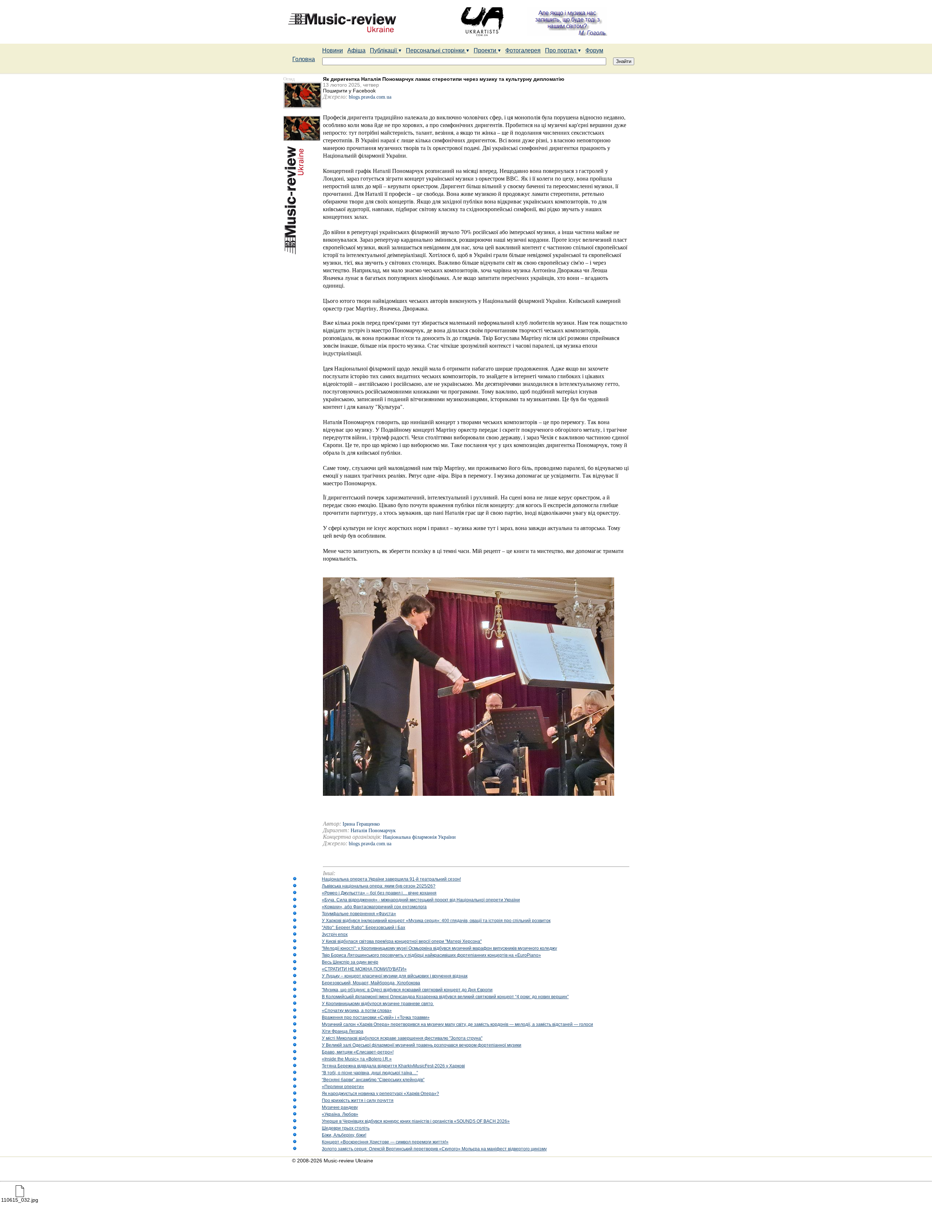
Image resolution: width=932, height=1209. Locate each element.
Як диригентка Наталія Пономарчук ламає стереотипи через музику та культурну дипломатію (443, 79)
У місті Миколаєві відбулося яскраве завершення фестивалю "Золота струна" (402, 1038)
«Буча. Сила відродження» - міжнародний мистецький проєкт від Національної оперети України (421, 899)
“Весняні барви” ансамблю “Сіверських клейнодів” (373, 1079)
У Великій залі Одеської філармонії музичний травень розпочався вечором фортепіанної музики (421, 1045)
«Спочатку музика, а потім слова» (357, 1010)
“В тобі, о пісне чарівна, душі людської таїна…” (370, 1072)
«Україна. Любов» (340, 1114)
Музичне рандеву (340, 1107)
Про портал (561, 50)
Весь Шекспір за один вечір (350, 962)
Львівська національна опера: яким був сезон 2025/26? (378, 886)
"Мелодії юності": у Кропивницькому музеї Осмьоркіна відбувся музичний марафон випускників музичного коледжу (439, 948)
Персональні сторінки (436, 50)
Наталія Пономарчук (373, 830)
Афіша (356, 50)
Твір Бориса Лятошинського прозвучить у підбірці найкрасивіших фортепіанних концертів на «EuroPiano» (431, 955)
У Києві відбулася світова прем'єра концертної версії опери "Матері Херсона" (402, 941)
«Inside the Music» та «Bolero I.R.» (357, 1059)
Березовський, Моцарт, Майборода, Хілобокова (371, 982)
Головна (303, 59)
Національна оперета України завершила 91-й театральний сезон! (391, 879)
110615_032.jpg (19, 1200)
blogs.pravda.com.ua (370, 97)
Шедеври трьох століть (346, 1128)
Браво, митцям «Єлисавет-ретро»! (358, 1052)
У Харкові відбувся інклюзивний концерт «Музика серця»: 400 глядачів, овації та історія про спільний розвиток (436, 920)
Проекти (486, 50)
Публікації (384, 50)
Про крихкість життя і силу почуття (358, 1100)
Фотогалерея (523, 50)
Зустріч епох (335, 934)
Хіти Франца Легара (342, 1031)
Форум (594, 50)
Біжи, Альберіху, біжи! (344, 1135)
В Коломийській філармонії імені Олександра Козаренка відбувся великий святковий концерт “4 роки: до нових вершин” (445, 996)
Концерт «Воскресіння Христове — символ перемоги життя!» (385, 1142)
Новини (332, 50)
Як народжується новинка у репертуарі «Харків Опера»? (380, 1093)
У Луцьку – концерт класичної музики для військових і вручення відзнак (394, 976)
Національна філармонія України (419, 837)
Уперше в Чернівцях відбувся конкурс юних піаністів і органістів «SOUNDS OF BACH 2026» (416, 1121)
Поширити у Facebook (349, 91)
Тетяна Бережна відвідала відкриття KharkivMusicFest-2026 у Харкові (393, 1065)
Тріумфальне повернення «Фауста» (359, 913)
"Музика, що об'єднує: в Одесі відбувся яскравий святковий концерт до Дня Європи (407, 989)
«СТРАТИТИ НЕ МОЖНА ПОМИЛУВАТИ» (364, 969)
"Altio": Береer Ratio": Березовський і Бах (363, 927)
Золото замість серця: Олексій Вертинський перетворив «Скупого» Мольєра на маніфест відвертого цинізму (434, 1148)
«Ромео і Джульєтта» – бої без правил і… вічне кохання (379, 893)
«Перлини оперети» (343, 1086)
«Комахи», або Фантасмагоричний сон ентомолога (374, 906)
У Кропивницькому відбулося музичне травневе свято (378, 1003)
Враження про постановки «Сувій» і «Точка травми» (376, 1017)
